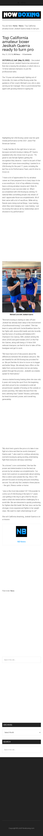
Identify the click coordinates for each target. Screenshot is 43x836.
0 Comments (27, 54)
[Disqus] (21, 628)
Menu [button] (23, 3)
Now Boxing (21, 15)
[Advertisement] (21, 114)
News (12, 591)
